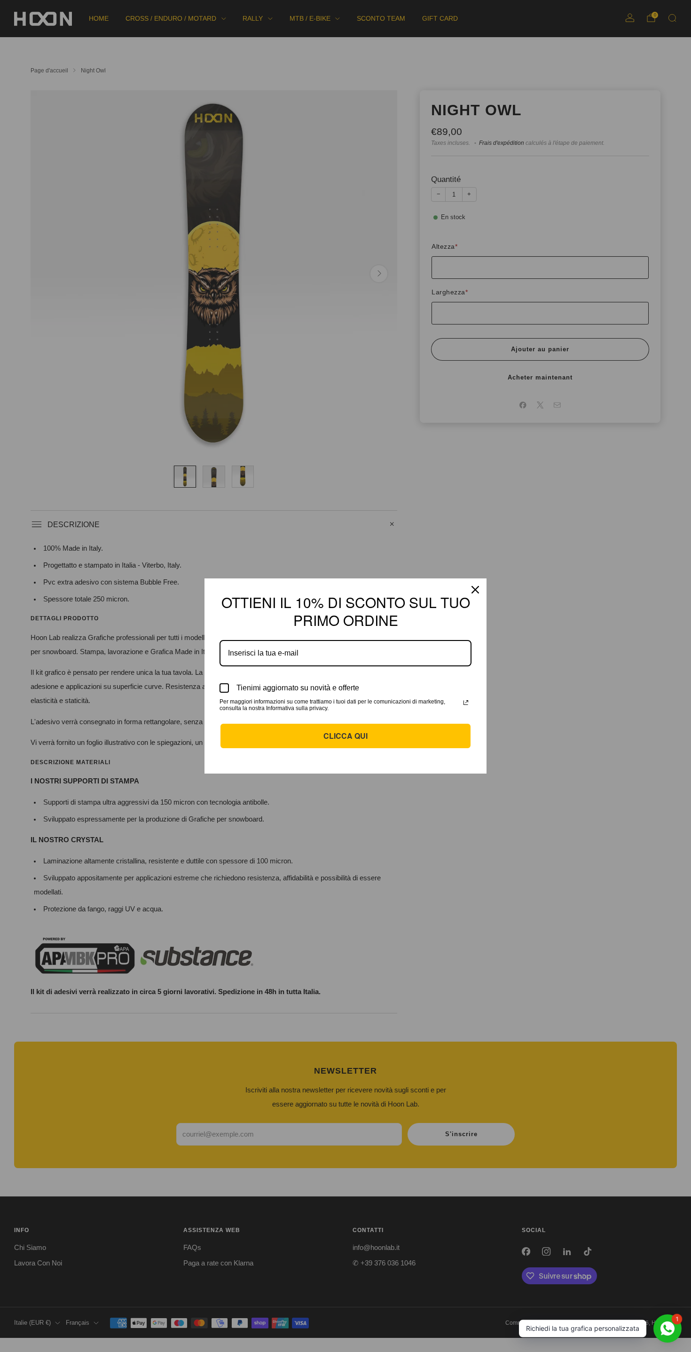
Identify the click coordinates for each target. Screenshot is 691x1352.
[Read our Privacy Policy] (465, 702)
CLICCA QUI (345, 735)
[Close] (475, 589)
